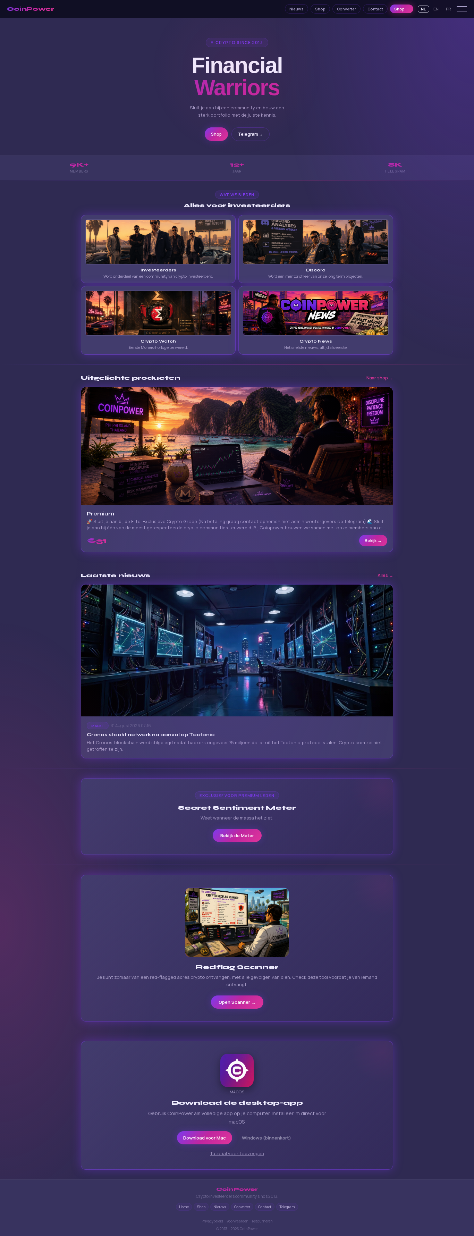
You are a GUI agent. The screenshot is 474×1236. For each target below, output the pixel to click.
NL (423, 9)
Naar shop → (379, 378)
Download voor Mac (204, 1138)
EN (436, 9)
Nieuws (296, 8)
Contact (375, 8)
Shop (320, 8)
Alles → (385, 575)
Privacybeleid (212, 1221)
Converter (346, 8)
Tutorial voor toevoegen (237, 1153)
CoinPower (30, 9)
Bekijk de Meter (237, 835)
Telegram (287, 1206)
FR (448, 9)
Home (184, 1206)
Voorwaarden (237, 1221)
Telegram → (250, 134)
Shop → (401, 8)
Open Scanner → (237, 1002)
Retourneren (262, 1221)
